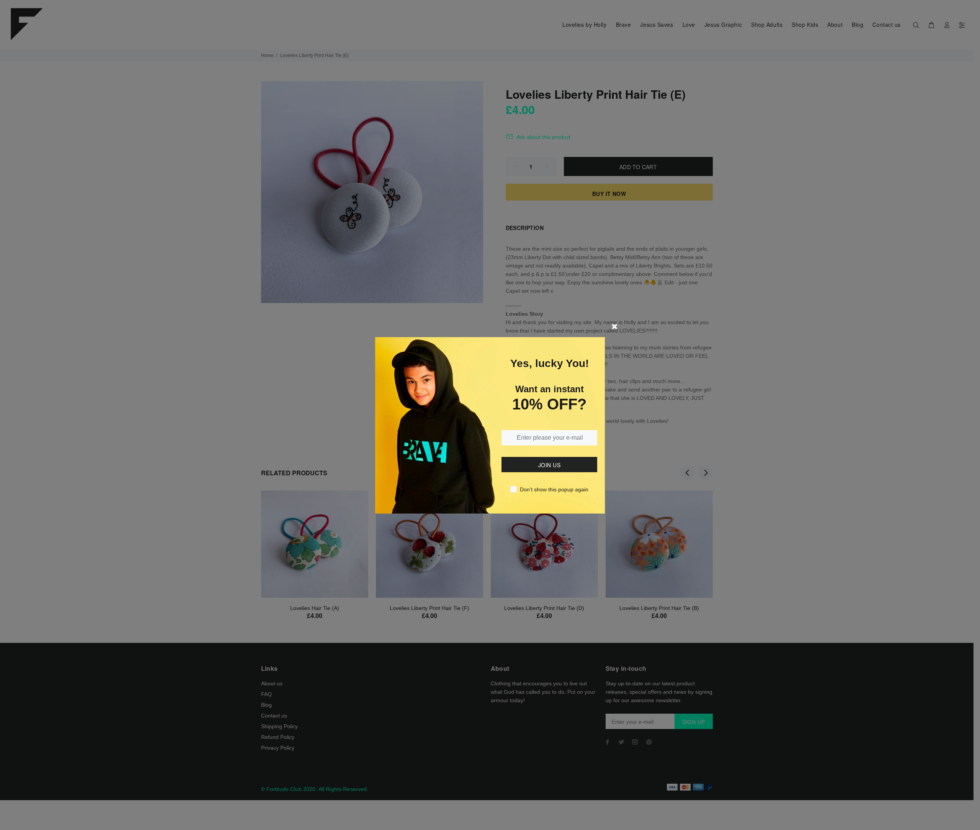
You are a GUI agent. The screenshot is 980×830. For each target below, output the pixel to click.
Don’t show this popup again (554, 489)
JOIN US (549, 465)
